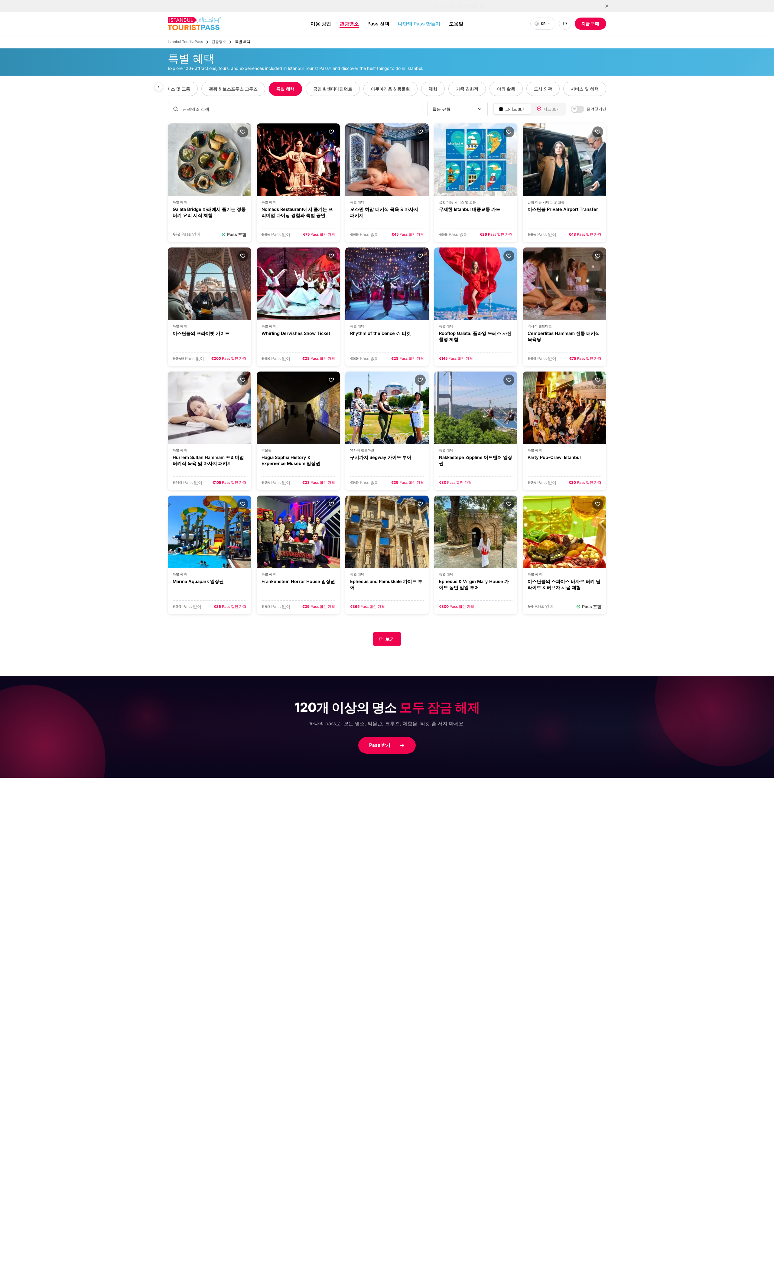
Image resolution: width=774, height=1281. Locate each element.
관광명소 (349, 24)
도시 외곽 (543, 88)
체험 (433, 88)
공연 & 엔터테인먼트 (332, 88)
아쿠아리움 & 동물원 (390, 88)
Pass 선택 (378, 24)
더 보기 (387, 639)
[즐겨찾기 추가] (242, 131)
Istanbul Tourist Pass (185, 41)
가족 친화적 (467, 88)
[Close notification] (606, 6)
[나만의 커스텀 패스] (565, 24)
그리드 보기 (515, 108)
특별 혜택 (285, 88)
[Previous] (158, 87)
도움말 (456, 24)
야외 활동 (506, 88)
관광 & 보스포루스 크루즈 (233, 88)
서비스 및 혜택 (585, 88)
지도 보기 (551, 108)
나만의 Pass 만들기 (419, 24)
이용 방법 (321, 24)
